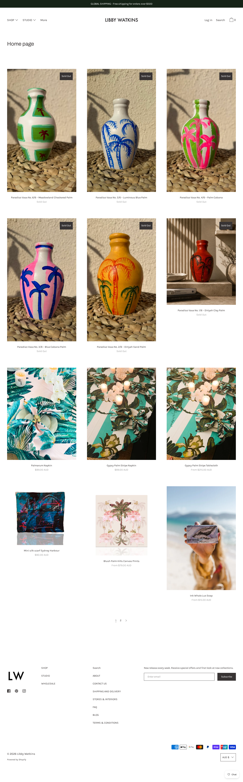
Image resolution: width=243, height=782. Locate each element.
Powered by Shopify (16, 759)
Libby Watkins (26, 753)
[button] (220, 20)
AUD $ (225, 757)
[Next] (126, 620)
